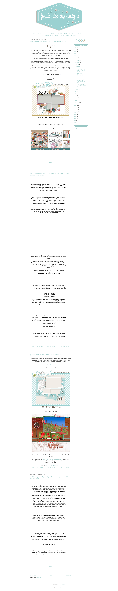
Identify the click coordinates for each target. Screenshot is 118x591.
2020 (75, 58)
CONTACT (51, 33)
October (77, 64)
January (77, 102)
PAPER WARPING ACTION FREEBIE (50, 35)
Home (34, 33)
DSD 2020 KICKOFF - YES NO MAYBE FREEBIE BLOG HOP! (48, 42)
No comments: (56, 162)
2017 (75, 109)
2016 (75, 110)
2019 (75, 105)
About (40, 33)
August (77, 89)
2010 (75, 122)
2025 (75, 49)
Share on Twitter (51, 163)
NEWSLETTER (81, 33)
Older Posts (68, 575)
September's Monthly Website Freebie (51, 459)
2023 (75, 53)
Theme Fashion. (61, 584)
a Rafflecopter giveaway (51, 364)
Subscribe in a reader (80, 128)
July (76, 91)
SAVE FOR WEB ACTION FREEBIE (69, 35)
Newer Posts (33, 575)
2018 (75, 107)
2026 (75, 47)
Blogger (61, 587)
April (76, 96)
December (77, 60)
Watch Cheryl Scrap (70, 33)
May (76, 95)
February (77, 100)
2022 (75, 55)
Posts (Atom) (39, 577)
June (76, 93)
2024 (75, 51)
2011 (75, 120)
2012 (75, 118)
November (77, 62)
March (76, 98)
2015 (75, 112)
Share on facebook (38, 163)
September (77, 66)
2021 (75, 57)
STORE (45, 33)
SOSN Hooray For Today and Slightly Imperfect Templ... (81, 85)
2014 (75, 114)
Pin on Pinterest (64, 163)
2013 (75, 116)
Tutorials (59, 33)
